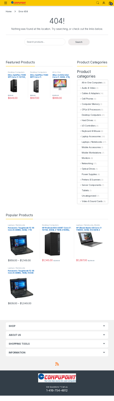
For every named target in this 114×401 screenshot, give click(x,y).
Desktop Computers (16, 72)
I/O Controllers (89, 125)
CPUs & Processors (91, 109)
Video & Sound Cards (92, 201)
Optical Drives (88, 168)
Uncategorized (89, 195)
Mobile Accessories (91, 147)
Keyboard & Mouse (91, 131)
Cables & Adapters (91, 93)
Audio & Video (89, 88)
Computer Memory (91, 104)
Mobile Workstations (91, 152)
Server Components (91, 185)
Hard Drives (87, 120)
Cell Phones (87, 98)
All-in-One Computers (57, 73)
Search (97, 2)
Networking (87, 163)
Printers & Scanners (91, 179)
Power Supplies (89, 174)
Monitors (86, 158)
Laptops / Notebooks (92, 142)
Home (8, 11)
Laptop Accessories (91, 136)
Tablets (85, 190)
